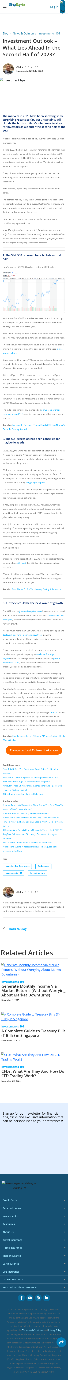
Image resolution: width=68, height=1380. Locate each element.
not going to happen (35, 482)
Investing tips (37, 873)
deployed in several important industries (22, 634)
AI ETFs (54, 712)
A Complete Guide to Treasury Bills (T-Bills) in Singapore (33, 1033)
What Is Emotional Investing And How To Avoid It (26, 813)
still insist (21, 562)
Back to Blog (18, 929)
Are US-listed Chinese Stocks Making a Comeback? (27, 842)
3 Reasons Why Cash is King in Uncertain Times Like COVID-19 (33, 830)
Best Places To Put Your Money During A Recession (36, 589)
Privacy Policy (54, 1330)
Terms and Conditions (33, 1330)
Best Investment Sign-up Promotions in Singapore (27, 781)
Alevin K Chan (27, 66)
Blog (5, 33)
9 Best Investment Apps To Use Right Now (23, 794)
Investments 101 (49, 33)
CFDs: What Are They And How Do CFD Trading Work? (32, 1073)
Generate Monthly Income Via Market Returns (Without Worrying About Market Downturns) (33, 991)
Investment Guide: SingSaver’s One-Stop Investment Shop (30, 777)
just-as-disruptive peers (30, 611)
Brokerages (43, 866)
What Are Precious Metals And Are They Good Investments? (31, 817)
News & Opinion (23, 33)
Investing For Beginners (17, 866)
